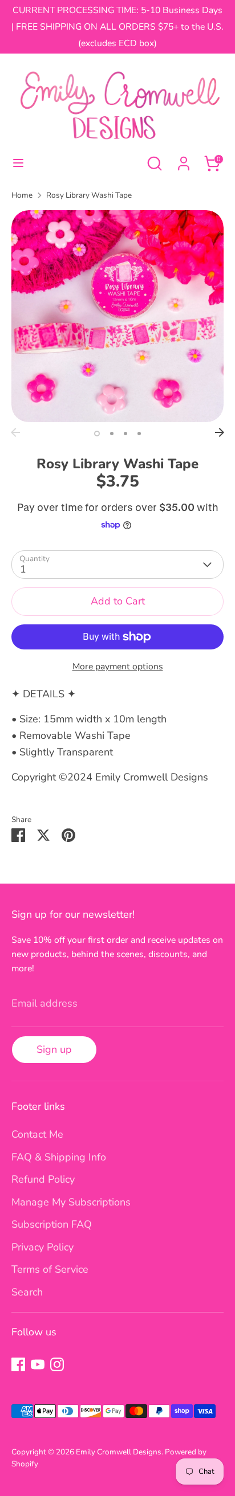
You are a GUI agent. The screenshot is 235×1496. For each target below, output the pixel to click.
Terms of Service (49, 1269)
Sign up (54, 1049)
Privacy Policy (42, 1247)
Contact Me (37, 1134)
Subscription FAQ (51, 1224)
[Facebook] (18, 1364)
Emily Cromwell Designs (118, 1451)
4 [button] (139, 433)
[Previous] (15, 432)
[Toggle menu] (18, 163)
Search (27, 1292)
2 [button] (112, 433)
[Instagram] (57, 1364)
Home (22, 195)
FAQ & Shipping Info (58, 1157)
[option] (117, 316)
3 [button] (125, 433)
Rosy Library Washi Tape (89, 195)
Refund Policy (43, 1179)
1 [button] (97, 433)
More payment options (117, 666)
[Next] (219, 432)
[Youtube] (37, 1364)
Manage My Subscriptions (71, 1202)
